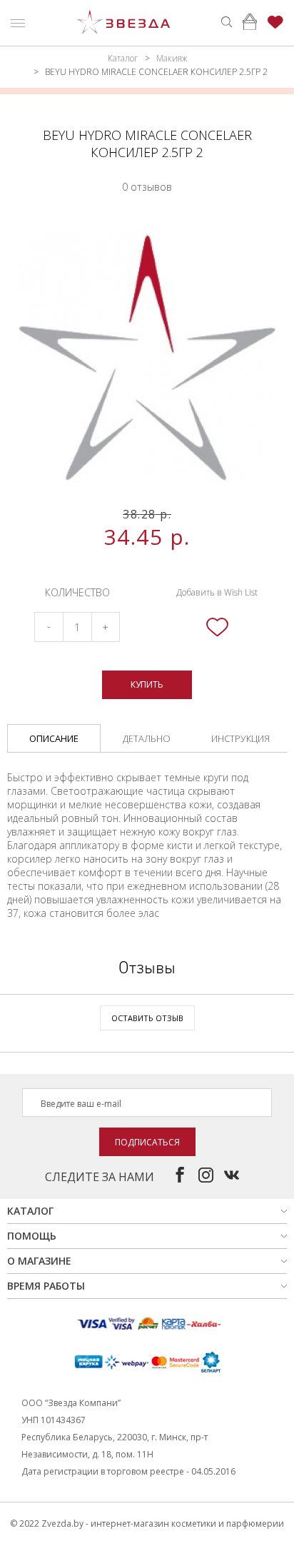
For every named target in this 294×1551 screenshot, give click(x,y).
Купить (147, 684)
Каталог (123, 58)
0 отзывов (147, 187)
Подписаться (147, 1142)
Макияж (171, 58)
